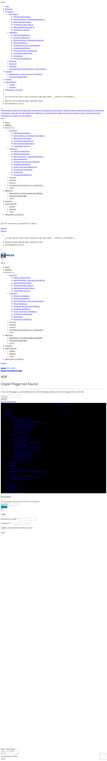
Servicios (8, 71)
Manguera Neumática (22, 22)
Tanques (12, 66)
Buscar (4, 399)
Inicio (7, 6)
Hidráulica (13, 32)
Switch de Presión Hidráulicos (25, 51)
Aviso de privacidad (63, 404)
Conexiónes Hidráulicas (22, 53)
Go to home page (8, 401)
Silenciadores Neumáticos (23, 27)
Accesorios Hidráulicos (22, 58)
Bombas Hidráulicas (21, 38)
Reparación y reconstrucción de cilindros (26, 74)
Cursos (12, 84)
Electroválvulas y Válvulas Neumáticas (29, 19)
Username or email (9, 519)
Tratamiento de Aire (21, 30)
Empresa (8, 9)
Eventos (12, 87)
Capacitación (10, 82)
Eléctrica (12, 61)
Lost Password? (13, 527)
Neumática (13, 14)
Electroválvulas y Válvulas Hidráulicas (28, 40)
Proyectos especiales (18, 77)
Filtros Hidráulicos (20, 43)
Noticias (8, 79)
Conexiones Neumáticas (23, 24)
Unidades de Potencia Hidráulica (26, 45)
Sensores (13, 64)
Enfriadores (18, 56)
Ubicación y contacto (14, 90)
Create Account (26, 527)
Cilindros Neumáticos (22, 17)
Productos (9, 11)
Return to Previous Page (11, 371)
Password (5, 523)
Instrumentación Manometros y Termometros (27, 69)
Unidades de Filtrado (21, 48)
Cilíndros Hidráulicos (21, 35)
